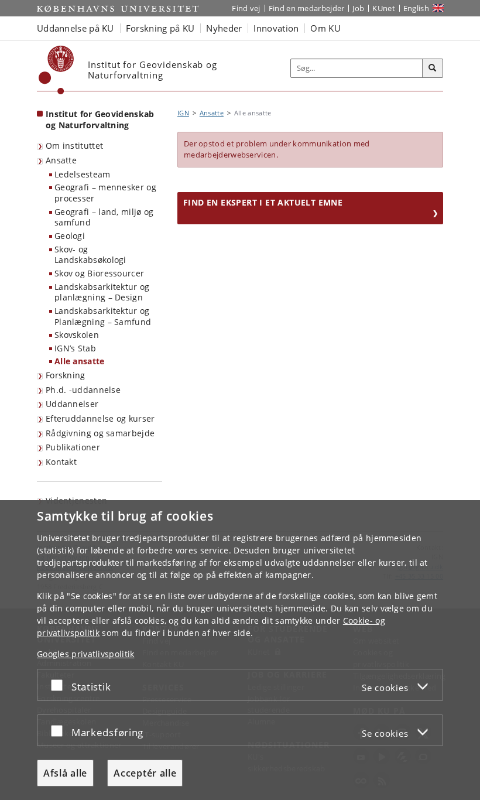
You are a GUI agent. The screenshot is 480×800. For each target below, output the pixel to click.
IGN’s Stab (75, 348)
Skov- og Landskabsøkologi (90, 255)
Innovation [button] (276, 28)
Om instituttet (74, 145)
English (416, 8)
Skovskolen (76, 334)
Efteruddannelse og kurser (100, 418)
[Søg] (432, 68)
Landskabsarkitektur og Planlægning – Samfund (102, 316)
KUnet (383, 8)
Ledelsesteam (82, 174)
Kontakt (61, 461)
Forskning (65, 375)
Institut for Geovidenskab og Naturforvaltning (100, 119)
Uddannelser (72, 403)
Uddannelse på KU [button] (75, 28)
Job (358, 8)
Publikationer (73, 447)
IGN (183, 112)
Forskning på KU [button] (160, 28)
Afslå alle (65, 773)
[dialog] (240, 650)
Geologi (69, 235)
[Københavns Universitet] (56, 70)
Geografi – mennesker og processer (105, 193)
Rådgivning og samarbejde (100, 433)
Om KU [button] (325, 28)
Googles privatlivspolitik (86, 653)
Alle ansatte (79, 361)
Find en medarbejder (307, 8)
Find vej (246, 8)
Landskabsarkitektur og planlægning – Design (102, 292)
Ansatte (61, 160)
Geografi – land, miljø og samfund (104, 217)
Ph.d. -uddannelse (83, 389)
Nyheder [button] (224, 28)
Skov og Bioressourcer (99, 273)
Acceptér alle (145, 773)
